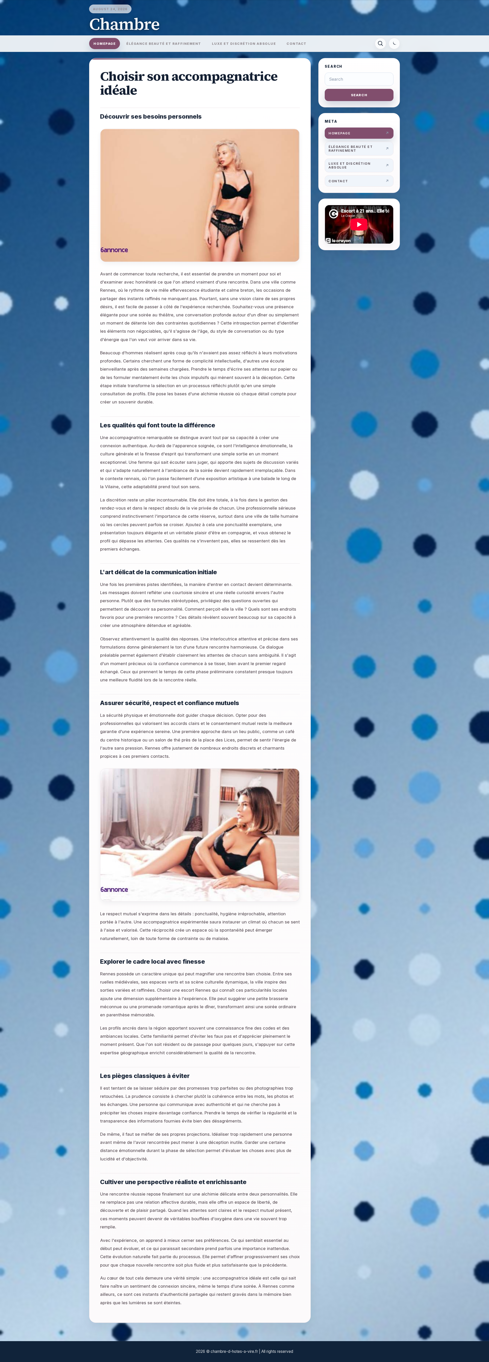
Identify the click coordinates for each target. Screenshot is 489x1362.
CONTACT (297, 44)
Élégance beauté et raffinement (163, 44)
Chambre (124, 24)
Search (359, 95)
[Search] (380, 43)
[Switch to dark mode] (394, 43)
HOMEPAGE (104, 44)
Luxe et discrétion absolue (244, 44)
